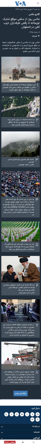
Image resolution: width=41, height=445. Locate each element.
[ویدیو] (23, 442)
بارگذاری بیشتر (20, 393)
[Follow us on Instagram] (17, 414)
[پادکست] (38, 419)
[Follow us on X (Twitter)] (27, 414)
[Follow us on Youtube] (22, 414)
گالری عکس (34, 14)
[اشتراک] (32, 419)
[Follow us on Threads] (12, 414)
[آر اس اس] (6, 414)
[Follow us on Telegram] (32, 414)
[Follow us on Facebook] (38, 414)
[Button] (36, 37)
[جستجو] (33, 442)
